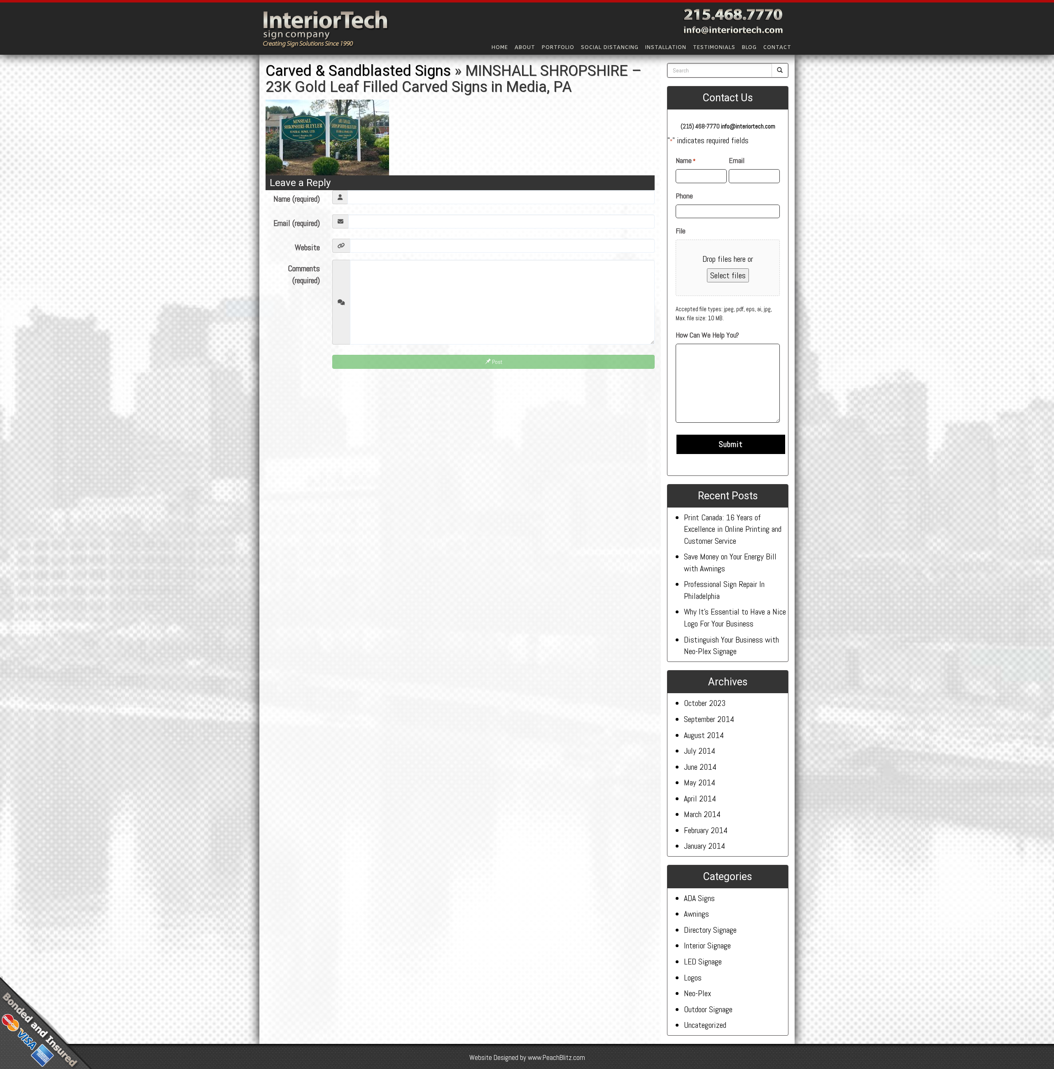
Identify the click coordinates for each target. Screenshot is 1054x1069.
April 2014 (700, 798)
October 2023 (704, 703)
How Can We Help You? (707, 335)
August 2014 (704, 735)
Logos (693, 977)
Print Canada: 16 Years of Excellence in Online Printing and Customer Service (732, 529)
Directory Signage (710, 930)
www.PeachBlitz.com (556, 1057)
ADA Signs (699, 898)
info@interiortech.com (748, 126)
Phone (684, 195)
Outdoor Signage (708, 1009)
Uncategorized (705, 1025)
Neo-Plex (697, 993)
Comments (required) (304, 274)
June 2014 (700, 767)
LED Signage (703, 961)
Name (685, 160)
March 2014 (702, 814)
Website (307, 247)
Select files (728, 275)
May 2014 (699, 782)
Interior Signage (707, 945)
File (681, 230)
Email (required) (296, 223)
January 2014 (704, 846)
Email (736, 160)
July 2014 (699, 750)
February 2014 (706, 830)
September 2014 (709, 719)
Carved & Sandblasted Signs (358, 70)
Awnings (696, 913)
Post (496, 362)
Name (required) (296, 198)
